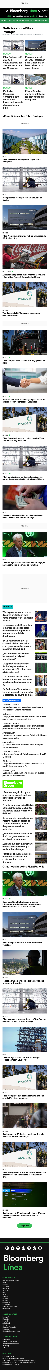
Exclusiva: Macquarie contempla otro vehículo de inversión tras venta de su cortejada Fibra (13, 99)
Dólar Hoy (6, 1321)
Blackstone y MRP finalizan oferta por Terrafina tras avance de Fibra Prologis (24, 1135)
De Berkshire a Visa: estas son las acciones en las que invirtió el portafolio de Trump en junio (18, 692)
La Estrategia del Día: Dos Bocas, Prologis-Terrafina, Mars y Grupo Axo (22, 1058)
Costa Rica (6, 1302)
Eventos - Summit (8, 1356)
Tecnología (6, 1346)
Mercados (6, 1319)
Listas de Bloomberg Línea (11, 1331)
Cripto (5, 1325)
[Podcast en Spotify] (40, 1248)
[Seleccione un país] (6, 10)
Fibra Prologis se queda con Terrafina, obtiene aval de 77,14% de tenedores (23, 1097)
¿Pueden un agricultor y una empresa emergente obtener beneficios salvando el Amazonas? (17, 796)
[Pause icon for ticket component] (2, 16)
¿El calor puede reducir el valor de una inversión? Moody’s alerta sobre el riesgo (18, 846)
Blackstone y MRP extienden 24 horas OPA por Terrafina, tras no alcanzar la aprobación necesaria (24, 1215)
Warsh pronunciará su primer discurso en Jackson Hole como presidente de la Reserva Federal (18, 616)
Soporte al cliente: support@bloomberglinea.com (19, 1362)
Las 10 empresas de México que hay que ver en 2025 (24, 361)
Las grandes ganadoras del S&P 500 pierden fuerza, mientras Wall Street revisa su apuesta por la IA (17, 667)
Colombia (6, 1288)
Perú (4, 1294)
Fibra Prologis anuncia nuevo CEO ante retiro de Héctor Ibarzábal (24, 237)
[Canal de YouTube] (18, 1248)
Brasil (4, 1282)
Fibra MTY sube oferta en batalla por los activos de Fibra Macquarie (35, 95)
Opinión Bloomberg (11, 700)
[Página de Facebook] (7, 1248)
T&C (4, 1348)
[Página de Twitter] (12, 1248)
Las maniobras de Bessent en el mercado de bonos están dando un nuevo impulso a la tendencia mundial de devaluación (17, 630)
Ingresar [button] (45, 11)
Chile (4, 1292)
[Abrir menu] (2, 11)
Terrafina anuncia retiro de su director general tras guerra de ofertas (23, 982)
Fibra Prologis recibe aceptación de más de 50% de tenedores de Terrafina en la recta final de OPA (24, 1174)
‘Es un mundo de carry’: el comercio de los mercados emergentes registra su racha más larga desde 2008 (17, 644)
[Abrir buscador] (39, 11)
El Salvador (6, 1304)
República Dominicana (10, 1306)
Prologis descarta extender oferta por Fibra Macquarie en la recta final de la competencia (35, 63)
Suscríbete (6, 1340)
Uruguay (5, 1300)
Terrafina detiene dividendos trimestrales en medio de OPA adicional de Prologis (23, 516)
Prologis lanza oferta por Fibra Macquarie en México (22, 199)
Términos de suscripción (11, 1344)
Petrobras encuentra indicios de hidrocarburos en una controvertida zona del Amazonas (17, 857)
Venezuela (6, 1290)
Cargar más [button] (24, 1226)
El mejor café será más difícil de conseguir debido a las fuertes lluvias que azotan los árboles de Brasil (18, 809)
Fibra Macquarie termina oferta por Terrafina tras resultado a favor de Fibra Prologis (24, 1020)
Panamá (5, 1298)
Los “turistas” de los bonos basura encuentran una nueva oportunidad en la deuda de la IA (17, 680)
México (5, 1284)
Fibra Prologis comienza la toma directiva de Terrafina (23, 943)
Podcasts (6, 1329)
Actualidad (6, 1323)
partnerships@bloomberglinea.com (14, 1358)
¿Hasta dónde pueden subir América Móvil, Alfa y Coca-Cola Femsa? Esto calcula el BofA (24, 276)
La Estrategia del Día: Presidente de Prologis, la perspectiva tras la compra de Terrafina (24, 563)
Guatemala (6, 1308)
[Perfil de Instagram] (23, 1248)
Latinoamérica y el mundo (11, 1280)
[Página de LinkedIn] (29, 1248)
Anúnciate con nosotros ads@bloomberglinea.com (19, 1360)
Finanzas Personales (9, 1327)
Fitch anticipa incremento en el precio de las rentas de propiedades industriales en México (23, 478)
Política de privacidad (10, 1342)
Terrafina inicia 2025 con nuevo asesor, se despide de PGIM (21, 314)
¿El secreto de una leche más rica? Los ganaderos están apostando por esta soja (17, 836)
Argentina (6, 1286)
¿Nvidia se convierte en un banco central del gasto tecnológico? (16, 656)
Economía (6, 1317)
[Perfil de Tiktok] (34, 1248)
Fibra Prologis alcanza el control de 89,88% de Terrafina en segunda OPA (24, 439)
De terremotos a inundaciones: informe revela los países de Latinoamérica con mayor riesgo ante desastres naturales (18, 823)
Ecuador (5, 1296)
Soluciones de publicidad (11, 1364)
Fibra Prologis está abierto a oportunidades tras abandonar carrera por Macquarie (12, 63)
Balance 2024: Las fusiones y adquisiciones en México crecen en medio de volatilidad (24, 400)
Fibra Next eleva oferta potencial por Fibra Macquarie (21, 160)
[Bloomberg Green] (25, 784)
